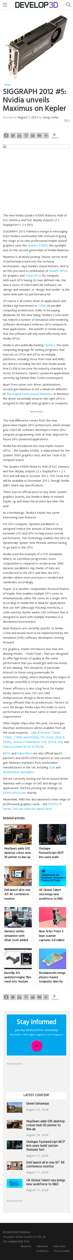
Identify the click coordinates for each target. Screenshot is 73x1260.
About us (26, 1246)
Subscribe (59, 1246)
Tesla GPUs (33, 275)
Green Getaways (37, 1104)
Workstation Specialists (18, 772)
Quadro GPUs (58, 271)
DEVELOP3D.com (14, 793)
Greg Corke (50, 117)
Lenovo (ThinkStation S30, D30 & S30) (37, 742)
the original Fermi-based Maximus (29, 394)
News (7, 85)
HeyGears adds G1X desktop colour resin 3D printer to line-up (45, 1126)
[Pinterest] (26, 135)
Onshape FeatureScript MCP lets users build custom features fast (45, 1146)
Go (36, 1046)
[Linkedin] (19, 135)
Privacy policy (62, 1251)
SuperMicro (24, 753)
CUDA (42, 305)
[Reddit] (33, 135)
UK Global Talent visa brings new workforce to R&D (45, 1183)
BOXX (7, 753)
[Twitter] (13, 135)
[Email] (39, 135)
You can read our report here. (32, 809)
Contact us (42, 1251)
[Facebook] (6, 135)
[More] (46, 135)
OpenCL (49, 345)
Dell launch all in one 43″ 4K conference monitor (45, 1165)
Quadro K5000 (37, 245)
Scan (52, 767)
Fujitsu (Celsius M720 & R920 (22, 746)
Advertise (42, 1246)
